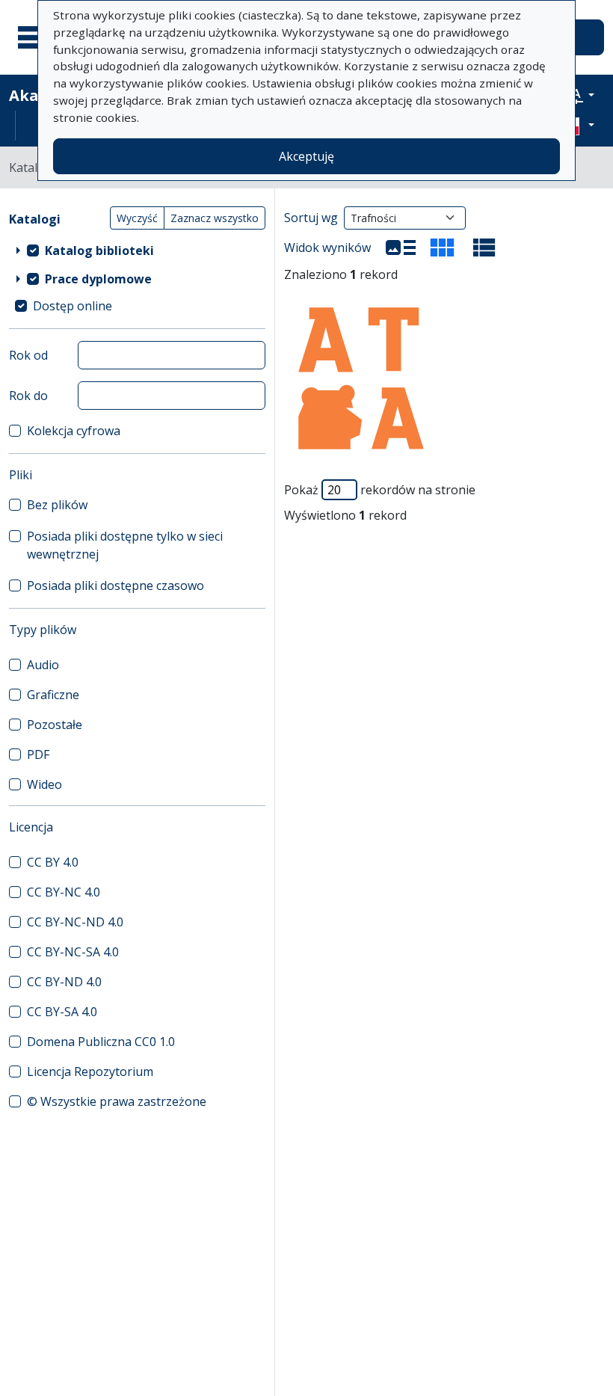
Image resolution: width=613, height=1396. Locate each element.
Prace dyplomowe (98, 279)
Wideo (44, 784)
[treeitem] (137, 250)
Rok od (28, 355)
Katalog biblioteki (99, 250)
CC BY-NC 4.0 (63, 892)
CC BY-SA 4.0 (62, 1011)
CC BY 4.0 (52, 862)
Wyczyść (137, 218)
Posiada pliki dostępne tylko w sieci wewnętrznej (125, 545)
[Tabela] (484, 247)
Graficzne (53, 694)
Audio (43, 665)
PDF (38, 754)
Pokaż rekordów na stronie (379, 490)
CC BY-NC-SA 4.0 (73, 952)
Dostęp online (72, 306)
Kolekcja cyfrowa (73, 430)
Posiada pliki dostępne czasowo (115, 585)
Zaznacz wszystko (214, 218)
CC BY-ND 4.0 (64, 982)
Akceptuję (306, 156)
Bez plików (57, 504)
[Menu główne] (36, 37)
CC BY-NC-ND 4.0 (75, 922)
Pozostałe (54, 724)
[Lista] (401, 247)
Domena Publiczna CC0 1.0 (101, 1041)
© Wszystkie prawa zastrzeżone (116, 1101)
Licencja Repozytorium (90, 1071)
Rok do (28, 395)
